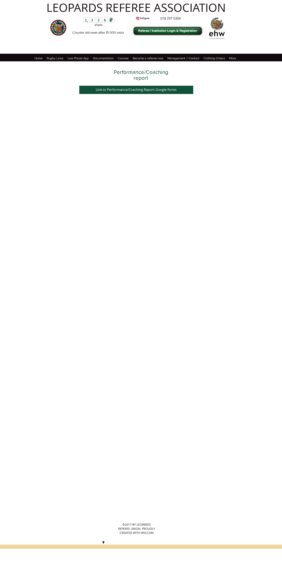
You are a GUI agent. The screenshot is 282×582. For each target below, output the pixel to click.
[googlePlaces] (103, 542)
